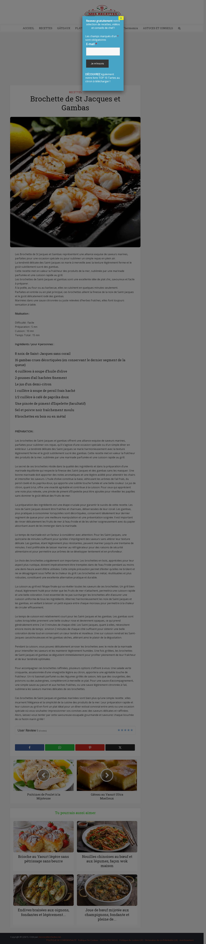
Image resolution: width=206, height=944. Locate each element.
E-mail (91, 44)
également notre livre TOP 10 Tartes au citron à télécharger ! (102, 51)
